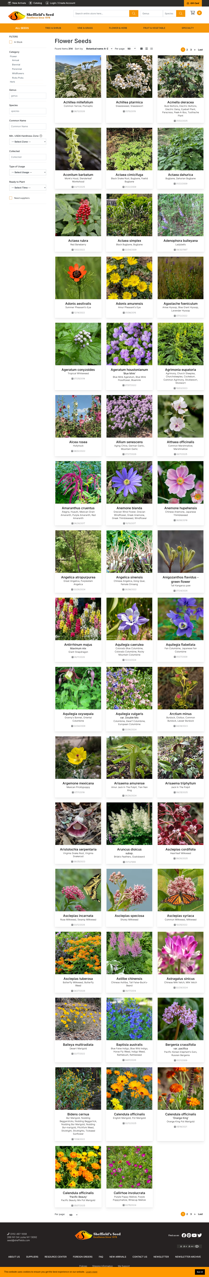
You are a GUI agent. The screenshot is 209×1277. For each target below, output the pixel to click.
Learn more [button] (91, 1272)
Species (13, 105)
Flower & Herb (118, 28)
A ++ (191, 1246)
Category (14, 51)
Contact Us (140, 1256)
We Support (124, 1266)
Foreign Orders (82, 1256)
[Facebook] (184, 1235)
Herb (12, 81)
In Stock (18, 42)
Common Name (17, 120)
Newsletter (161, 1256)
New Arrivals (117, 1256)
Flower (13, 56)
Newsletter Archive (188, 1256)
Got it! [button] (200, 1272)
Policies (83, 1266)
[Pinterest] (189, 1235)
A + (185, 1246)
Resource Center (56, 1256)
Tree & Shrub (53, 28)
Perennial (17, 69)
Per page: (60, 1214)
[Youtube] (194, 1235)
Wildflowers (18, 73)
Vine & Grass (85, 28)
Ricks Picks (17, 77)
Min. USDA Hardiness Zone (24, 135)
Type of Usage (17, 166)
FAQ (101, 1256)
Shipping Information (102, 1266)
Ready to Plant (17, 181)
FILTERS (13, 36)
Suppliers (32, 1256)
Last (200, 49)
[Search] (133, 13)
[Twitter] (199, 1235)
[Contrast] (198, 1246)
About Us (14, 1256)
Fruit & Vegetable (154, 28)
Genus (12, 89)
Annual (15, 60)
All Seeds (22, 28)
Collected (14, 151)
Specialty (188, 28)
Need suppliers (22, 198)
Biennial (16, 64)
